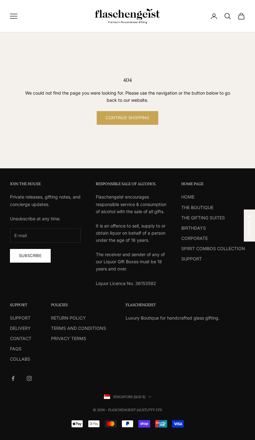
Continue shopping (127, 117)
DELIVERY (20, 328)
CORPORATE (194, 238)
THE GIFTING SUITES (203, 217)
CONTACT (20, 338)
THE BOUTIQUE (197, 207)
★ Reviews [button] (249, 225)
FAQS (15, 348)
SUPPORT (191, 258)
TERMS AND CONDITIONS (78, 328)
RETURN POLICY (68, 318)
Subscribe (30, 255)
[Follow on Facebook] (13, 378)
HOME (187, 196)
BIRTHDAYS (193, 228)
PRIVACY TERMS (68, 338)
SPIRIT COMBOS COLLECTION (213, 248)
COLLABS (20, 359)
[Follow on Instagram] (29, 378)
